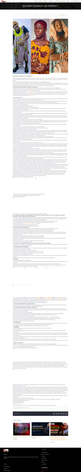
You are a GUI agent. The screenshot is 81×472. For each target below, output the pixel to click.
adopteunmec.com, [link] (30, 91)
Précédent (62, 15)
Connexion (44, 467)
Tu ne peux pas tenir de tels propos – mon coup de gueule (22, 429)
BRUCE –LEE (45, 297)
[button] (77, 1)
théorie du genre (33, 85)
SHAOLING (50, 297)
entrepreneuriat (25, 407)
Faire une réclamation (45, 469)
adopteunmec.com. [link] (31, 95)
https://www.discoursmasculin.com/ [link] (29, 223)
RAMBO (38, 297)
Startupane (16, 407)
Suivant (66, 15)
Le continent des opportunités (40, 429)
